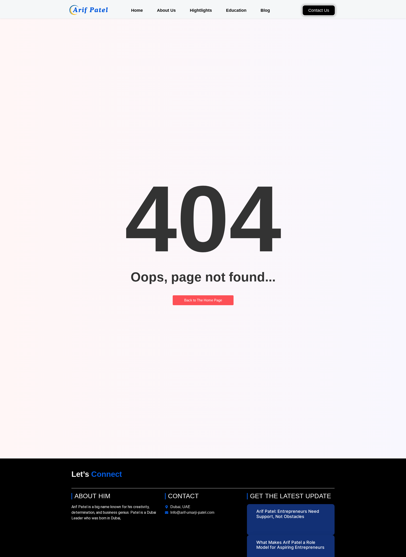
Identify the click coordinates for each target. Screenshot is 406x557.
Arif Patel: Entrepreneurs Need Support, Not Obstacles (287, 514)
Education (236, 10)
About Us (166, 10)
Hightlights (201, 10)
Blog (265, 10)
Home (137, 10)
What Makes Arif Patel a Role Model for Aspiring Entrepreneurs (290, 545)
